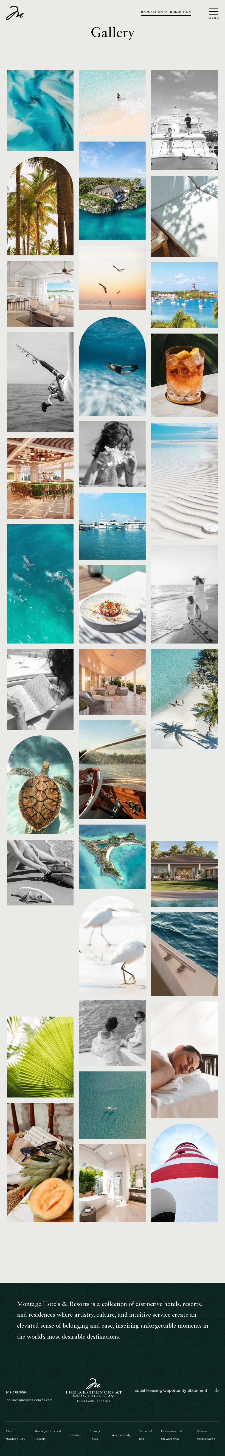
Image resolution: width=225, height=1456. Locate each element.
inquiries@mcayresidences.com (29, 1400)
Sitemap (75, 1435)
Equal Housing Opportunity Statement (170, 1390)
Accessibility (121, 1435)
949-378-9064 (16, 1392)
